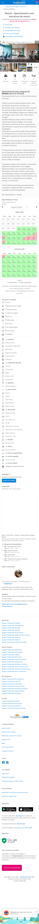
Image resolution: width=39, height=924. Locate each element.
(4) (16, 6)
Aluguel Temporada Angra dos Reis (13, 691)
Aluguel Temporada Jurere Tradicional (14, 671)
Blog (3, 743)
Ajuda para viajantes (8, 777)
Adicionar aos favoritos (12, 27)
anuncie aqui (21, 824)
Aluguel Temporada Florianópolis (12, 652)
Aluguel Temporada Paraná (10, 701)
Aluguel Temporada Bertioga (11, 628)
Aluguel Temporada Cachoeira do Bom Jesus (16, 669)
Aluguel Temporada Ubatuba (11, 623)
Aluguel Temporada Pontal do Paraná (14, 708)
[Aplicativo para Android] (10, 811)
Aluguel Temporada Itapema (11, 655)
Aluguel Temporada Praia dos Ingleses (14, 659)
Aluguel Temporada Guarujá (11, 630)
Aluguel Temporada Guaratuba (12, 703)
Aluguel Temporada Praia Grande (12, 632)
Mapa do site (6, 739)
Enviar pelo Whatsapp (12, 33)
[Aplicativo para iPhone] (27, 811)
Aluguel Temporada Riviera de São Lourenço (16, 635)
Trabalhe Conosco (7, 751)
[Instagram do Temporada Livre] (7, 763)
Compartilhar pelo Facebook (14, 36)
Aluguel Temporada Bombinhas (12, 650)
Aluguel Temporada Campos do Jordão (14, 642)
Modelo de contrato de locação (11, 736)
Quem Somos (6, 728)
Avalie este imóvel (9, 480)
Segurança (5, 773)
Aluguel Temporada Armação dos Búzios (15, 688)
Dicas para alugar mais (9, 796)
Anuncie (9, 732)
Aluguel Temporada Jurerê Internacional (14, 666)
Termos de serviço (7, 747)
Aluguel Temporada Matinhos (11, 706)
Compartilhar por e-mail (12, 30)
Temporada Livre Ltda (27, 877)
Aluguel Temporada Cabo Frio (11, 681)
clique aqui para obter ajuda (23, 828)
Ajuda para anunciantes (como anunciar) (15, 792)
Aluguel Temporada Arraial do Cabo (13, 686)
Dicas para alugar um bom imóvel (12, 781)
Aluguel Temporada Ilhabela (11, 640)
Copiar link (8, 25)
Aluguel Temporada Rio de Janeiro (13, 679)
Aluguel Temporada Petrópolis (11, 693)
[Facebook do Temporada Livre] (4, 763)
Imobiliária (8, 583)
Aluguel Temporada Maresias (11, 637)
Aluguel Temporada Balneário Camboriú (14, 664)
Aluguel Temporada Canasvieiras (12, 662)
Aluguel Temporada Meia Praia (11, 657)
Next (36, 51)
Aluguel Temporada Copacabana (12, 684)
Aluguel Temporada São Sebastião (13, 625)
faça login (19, 816)
